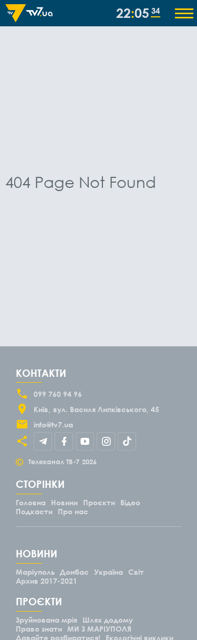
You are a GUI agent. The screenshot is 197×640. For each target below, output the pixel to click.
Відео (130, 502)
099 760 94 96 (58, 393)
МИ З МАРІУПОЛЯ (99, 628)
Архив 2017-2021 (46, 580)
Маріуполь (35, 571)
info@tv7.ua (53, 424)
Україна (108, 571)
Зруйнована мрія (46, 619)
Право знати (39, 628)
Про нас (73, 511)
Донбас (74, 571)
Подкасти (34, 511)
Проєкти (99, 502)
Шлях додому (107, 619)
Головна (31, 502)
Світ (136, 571)
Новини (64, 502)
